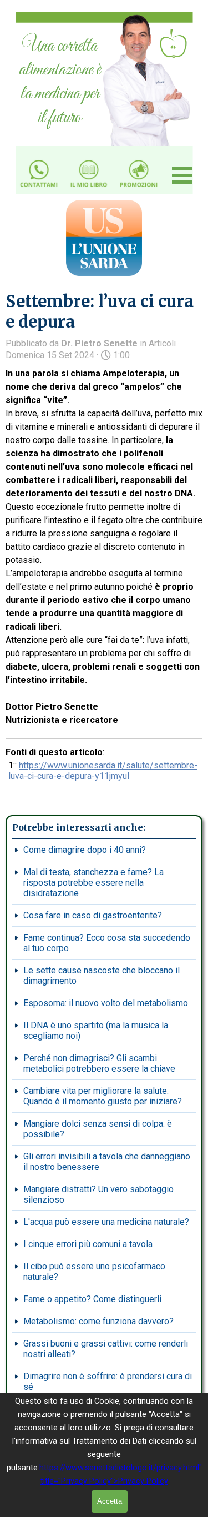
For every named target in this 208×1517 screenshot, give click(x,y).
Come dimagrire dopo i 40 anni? (84, 850)
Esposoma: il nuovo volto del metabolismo (105, 1003)
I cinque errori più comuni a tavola (88, 1244)
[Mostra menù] (182, 175)
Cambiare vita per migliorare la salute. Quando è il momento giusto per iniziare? (102, 1096)
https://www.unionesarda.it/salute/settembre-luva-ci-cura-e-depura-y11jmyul (102, 770)
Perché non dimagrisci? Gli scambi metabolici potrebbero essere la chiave (99, 1063)
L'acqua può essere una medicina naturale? (106, 1222)
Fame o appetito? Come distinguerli (92, 1299)
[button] (38, 158)
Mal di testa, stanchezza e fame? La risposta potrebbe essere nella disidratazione (93, 882)
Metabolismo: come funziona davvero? (98, 1321)
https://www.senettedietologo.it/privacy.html (119, 1468)
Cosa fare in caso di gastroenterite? (92, 915)
